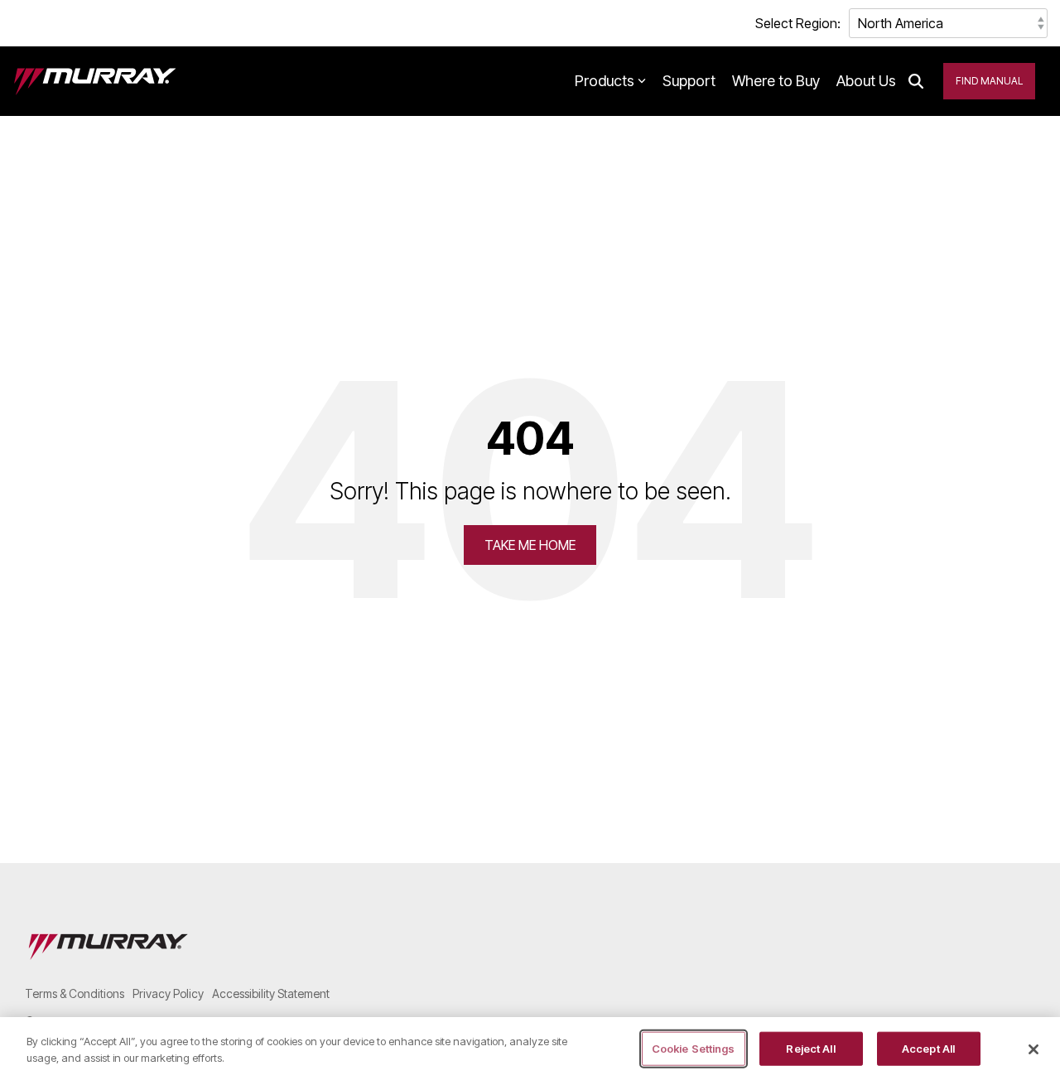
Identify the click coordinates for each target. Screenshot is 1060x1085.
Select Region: (798, 23)
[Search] (916, 81)
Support (689, 80)
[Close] (1033, 1049)
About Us (866, 80)
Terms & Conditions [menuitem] (74, 993)
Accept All (928, 1048)
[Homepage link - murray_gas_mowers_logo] (107, 966)
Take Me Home (530, 545)
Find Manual (989, 81)
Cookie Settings (693, 1048)
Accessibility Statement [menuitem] (271, 993)
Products (604, 80)
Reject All (810, 1048)
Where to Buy (776, 80)
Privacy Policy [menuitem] (168, 993)
